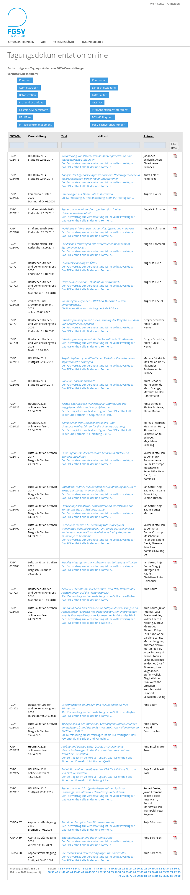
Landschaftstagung (104, 87)
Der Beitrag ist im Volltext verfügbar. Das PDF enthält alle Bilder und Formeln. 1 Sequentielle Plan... (96, 409)
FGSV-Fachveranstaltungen (108, 124)
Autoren (149, 136)
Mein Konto (157, 3)
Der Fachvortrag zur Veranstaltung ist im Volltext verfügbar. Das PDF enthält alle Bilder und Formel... (99, 594)
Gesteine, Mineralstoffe (33, 110)
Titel (64, 136)
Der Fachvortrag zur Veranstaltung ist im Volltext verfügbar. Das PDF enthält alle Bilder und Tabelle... (99, 615)
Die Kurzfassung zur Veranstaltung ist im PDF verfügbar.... (97, 195)
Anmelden (173, 3)
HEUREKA (25, 117)
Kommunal (99, 80)
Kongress (25, 80)
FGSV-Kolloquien (102, 117)
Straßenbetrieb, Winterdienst (110, 110)
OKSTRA (97, 102)
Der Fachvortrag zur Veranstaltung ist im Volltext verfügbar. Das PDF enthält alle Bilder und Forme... (98, 511)
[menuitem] (21, 42)
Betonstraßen (27, 95)
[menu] (95, 42)
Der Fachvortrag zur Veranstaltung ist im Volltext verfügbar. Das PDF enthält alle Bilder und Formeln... (98, 161)
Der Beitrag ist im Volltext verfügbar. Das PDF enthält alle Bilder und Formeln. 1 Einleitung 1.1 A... (98, 775)
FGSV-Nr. (15, 136)
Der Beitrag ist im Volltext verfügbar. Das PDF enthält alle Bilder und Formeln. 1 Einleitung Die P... (96, 428)
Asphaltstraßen (28, 87)
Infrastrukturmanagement (35, 124)
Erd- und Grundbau (31, 102)
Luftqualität (99, 95)
